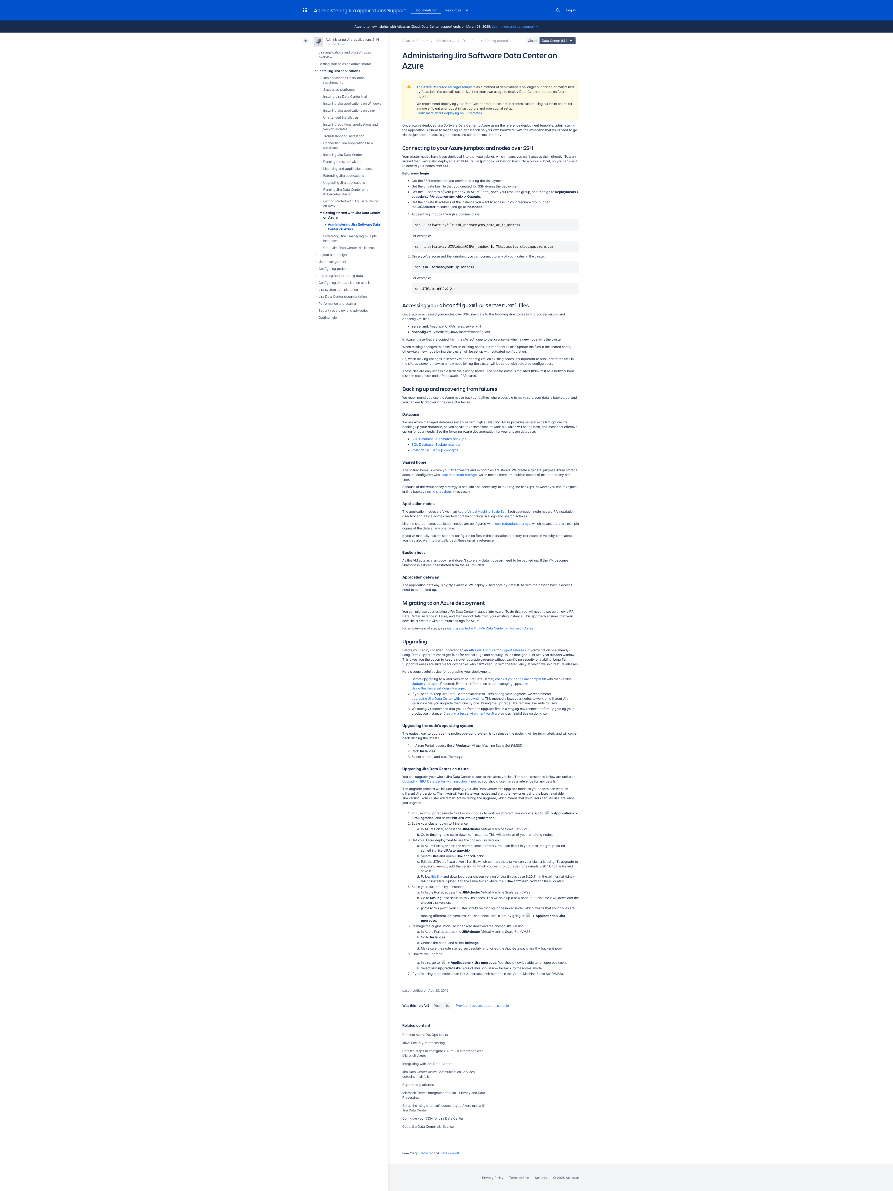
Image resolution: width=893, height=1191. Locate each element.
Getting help (328, 317)
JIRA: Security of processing (423, 1043)
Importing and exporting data (341, 276)
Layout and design (333, 255)
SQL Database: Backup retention (436, 444)
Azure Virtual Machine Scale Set (482, 511)
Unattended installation (340, 117)
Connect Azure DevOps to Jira (425, 1035)
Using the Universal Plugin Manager (438, 688)
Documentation (425, 10)
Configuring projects (334, 269)
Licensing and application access (348, 169)
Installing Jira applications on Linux (349, 110)
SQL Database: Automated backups (439, 439)
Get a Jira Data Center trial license (348, 248)
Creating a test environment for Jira (470, 713)
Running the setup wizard (342, 162)
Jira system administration (338, 289)
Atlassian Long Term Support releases (497, 650)
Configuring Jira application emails (344, 282)
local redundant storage (458, 475)
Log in (571, 10)
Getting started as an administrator (345, 64)
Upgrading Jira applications (344, 182)
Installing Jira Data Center (342, 155)
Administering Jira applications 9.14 (352, 39)
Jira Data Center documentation (343, 296)
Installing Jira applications (339, 71)
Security (541, 1178)
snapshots (443, 491)
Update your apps (425, 684)
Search (558, 10)
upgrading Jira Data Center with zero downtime (447, 698)
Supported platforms (339, 89)
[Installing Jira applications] (477, 41)
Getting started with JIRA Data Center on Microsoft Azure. (490, 628)
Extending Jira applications (343, 175)
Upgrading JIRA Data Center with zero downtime (439, 781)
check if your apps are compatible (521, 679)
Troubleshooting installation (343, 136)
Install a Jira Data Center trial (345, 96)
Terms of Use (519, 1178)
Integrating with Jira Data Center (427, 1064)
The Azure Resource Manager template (446, 87)
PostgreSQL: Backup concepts (435, 450)
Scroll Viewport (449, 1153)
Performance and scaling (337, 303)
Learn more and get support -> (515, 26)
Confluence (425, 1153)
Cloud (532, 41)
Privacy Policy (492, 1178)
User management (332, 262)
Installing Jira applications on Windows (352, 103)
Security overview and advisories (343, 310)
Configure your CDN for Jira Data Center (432, 1118)
